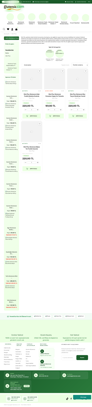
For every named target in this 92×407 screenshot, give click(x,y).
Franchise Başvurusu (7, 363)
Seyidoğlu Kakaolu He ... (11, 252)
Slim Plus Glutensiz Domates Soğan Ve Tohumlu (55, 95)
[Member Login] (12, 29)
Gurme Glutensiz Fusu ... (11, 184)
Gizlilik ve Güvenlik (18, 362)
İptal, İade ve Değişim (19, 367)
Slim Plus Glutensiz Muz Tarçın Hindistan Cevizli (77, 95)
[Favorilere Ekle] (39, 70)
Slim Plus (14, 33)
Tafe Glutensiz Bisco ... (11, 301)
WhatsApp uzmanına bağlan (41, 1)
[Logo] (14, 8)
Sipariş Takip (70, 1)
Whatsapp (83, 397)
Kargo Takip (19, 358)
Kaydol (82, 357)
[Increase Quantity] (37, 110)
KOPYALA (27, 386)
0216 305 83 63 (27, 1)
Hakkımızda (7, 348)
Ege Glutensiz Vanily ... (11, 228)
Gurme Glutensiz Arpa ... (11, 206)
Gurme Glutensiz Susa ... (11, 141)
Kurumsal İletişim (6, 351)
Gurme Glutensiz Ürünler (30, 350)
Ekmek (27, 354)
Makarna (28, 356)
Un (26, 358)
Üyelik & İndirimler (81, 1)
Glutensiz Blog (8, 355)
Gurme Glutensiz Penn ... (11, 162)
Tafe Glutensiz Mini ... (11, 277)
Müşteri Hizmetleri (18, 350)
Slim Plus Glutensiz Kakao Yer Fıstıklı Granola (31, 148)
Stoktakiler (27, 65)
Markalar (6, 357)
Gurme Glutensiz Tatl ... (11, 97)
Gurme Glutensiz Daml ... (11, 119)
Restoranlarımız (8, 359)
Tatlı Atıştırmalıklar (31, 365)
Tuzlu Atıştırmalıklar (29, 362)
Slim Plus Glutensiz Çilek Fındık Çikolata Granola (32, 95)
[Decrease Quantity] (25, 110)
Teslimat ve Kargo (19, 355)
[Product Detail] (31, 79)
